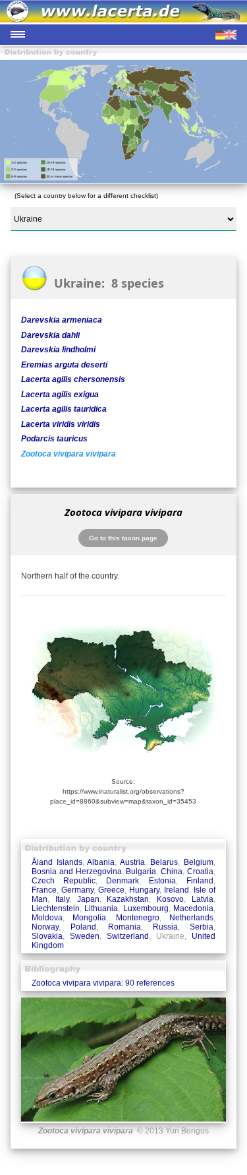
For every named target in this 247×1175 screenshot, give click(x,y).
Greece (111, 890)
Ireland (176, 890)
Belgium (198, 862)
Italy (62, 899)
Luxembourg (146, 908)
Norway (45, 927)
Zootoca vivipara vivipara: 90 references (103, 983)
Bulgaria (141, 871)
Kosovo (170, 899)
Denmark (122, 880)
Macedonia (193, 908)
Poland (83, 927)
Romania (124, 927)
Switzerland (128, 936)
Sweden (84, 936)
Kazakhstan (128, 899)
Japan (88, 899)
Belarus (164, 862)
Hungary (144, 890)
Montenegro (137, 917)
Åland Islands (57, 862)
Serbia (201, 927)
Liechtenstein (56, 908)
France (44, 890)
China (171, 871)
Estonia (162, 880)
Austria (132, 862)
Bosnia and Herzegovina (77, 871)
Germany (77, 890)
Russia (165, 927)
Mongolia (89, 917)
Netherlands (191, 917)
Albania (101, 862)
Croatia (200, 871)
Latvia (202, 899)
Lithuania (101, 908)
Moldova (47, 917)
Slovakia (47, 936)
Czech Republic (64, 880)
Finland (199, 880)
